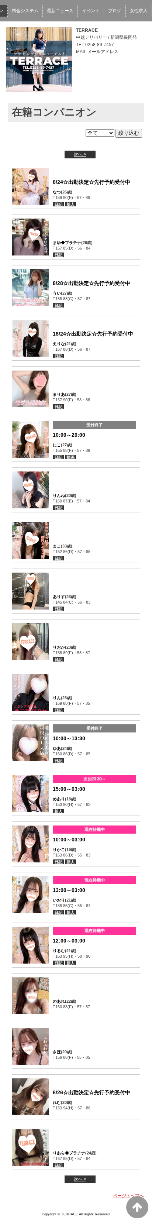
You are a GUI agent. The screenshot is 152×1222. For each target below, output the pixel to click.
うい (57, 293)
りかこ (59, 849)
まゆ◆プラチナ (67, 242)
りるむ (59, 950)
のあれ (59, 1001)
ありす (59, 596)
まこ (57, 546)
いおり (59, 900)
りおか (59, 647)
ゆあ (57, 748)
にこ (57, 445)
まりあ (59, 394)
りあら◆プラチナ (69, 1153)
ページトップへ (128, 1195)
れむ (57, 1102)
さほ (57, 1052)
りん (57, 698)
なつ (57, 192)
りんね (59, 495)
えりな (59, 343)
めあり (59, 799)
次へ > (80, 154)
